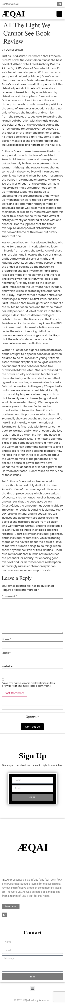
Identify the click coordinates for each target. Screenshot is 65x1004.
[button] (59, 14)
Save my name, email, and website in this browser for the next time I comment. (28, 684)
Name (7, 639)
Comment (9, 596)
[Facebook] (59, 4)
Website (7, 666)
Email (6, 653)
